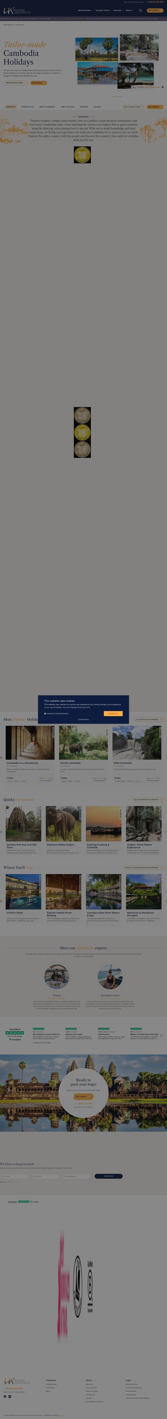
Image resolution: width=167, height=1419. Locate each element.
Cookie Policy (83, 719)
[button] (56, 713)
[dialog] (83, 709)
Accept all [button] (113, 714)
